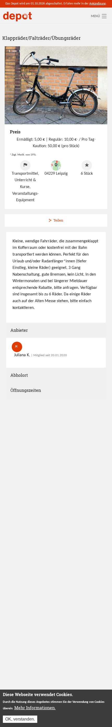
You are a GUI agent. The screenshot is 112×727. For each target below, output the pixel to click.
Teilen (58, 220)
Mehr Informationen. (35, 707)
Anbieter (19, 330)
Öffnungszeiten (25, 390)
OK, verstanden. (20, 719)
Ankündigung (97, 3)
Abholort (19, 375)
